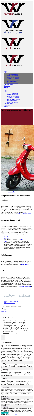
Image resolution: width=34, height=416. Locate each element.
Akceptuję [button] (16, 332)
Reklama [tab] (3, 377)
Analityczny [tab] (4, 386)
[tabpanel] (17, 365)
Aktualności (11, 192)
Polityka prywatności (9, 303)
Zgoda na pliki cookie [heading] (8, 317)
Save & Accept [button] (4, 413)
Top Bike (6, 238)
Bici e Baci (7, 236)
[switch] (1, 363)
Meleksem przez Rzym (25, 286)
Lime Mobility (25, 264)
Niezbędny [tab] (3, 368)
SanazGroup (4, 311)
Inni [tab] (2, 361)
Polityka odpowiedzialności (11, 301)
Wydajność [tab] (3, 405)
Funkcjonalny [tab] (4, 396)
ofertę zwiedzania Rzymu (24, 213)
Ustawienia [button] (6, 332)
